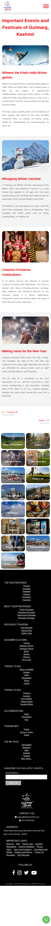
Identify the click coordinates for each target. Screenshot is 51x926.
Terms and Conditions (23, 849)
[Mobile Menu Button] (46, 7)
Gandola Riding (26, 704)
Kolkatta (26, 753)
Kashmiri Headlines (27, 847)
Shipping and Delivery (23, 852)
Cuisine (27, 643)
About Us (10, 844)
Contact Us (39, 852)
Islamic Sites (26, 633)
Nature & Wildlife (26, 669)
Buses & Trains (26, 732)
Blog (18, 844)
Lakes (26, 675)
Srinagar (26, 586)
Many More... (26, 759)
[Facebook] (13, 874)
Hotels (26, 714)
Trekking (26, 693)
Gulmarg (26, 594)
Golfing (26, 683)
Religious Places (26, 646)
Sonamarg (26, 597)
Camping (26, 696)
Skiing (26, 681)
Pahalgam (27, 591)
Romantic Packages (26, 618)
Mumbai (26, 756)
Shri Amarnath (26, 628)
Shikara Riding (27, 701)
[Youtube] (34, 874)
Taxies (26, 735)
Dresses (26, 657)
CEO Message (23, 855)
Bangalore (27, 747)
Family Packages (26, 609)
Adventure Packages (26, 612)
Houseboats (26, 678)
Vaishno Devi (26, 630)
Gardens (26, 672)
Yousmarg (27, 600)
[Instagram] (19, 874)
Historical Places (27, 649)
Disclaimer (10, 855)
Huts (26, 720)
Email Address (13, 773)
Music (26, 651)
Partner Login (27, 844)
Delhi (27, 750)
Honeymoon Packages (26, 615)
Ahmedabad (26, 745)
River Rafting (26, 699)
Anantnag (26, 589)
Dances (27, 654)
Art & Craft (26, 660)
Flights (26, 729)
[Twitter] (26, 874)
